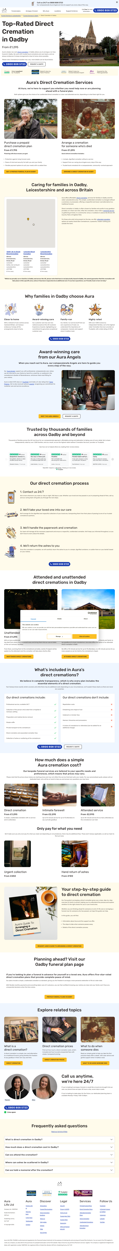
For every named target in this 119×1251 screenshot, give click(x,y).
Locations (57, 11)
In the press (29, 1217)
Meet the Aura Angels (49, 416)
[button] (34, 224)
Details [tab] (59, 618)
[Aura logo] (4, 10)
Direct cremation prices (54, 1060)
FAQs (41, 1229)
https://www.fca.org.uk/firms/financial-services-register (74, 1242)
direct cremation (22, 52)
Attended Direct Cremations (75, 656)
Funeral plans (16, 11)
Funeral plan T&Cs (65, 1216)
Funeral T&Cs (64, 1219)
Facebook (102, 1206)
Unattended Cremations (86, 1222)
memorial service (108, 210)
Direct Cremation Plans (86, 1209)
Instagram (103, 1215)
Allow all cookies (84, 636)
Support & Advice (72, 11)
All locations (43, 1206)
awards (31, 384)
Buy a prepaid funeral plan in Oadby (21, 171)
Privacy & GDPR (64, 1209)
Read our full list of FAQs (59, 1131)
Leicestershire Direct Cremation (46, 253)
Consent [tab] (33, 619)
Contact (28, 1224)
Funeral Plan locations (46, 1209)
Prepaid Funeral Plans (86, 1206)
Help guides (43, 1222)
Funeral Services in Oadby (31, 15)
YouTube (102, 1222)
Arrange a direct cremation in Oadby (79, 171)
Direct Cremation (84, 1218)
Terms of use (63, 1213)
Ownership (63, 1223)
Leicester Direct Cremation (29, 253)
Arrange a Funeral (32, 11)
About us (42, 1218)
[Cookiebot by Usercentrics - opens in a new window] (89, 613)
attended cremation (103, 219)
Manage (58, 636)
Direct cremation (13, 1063)
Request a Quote (71, 416)
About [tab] (86, 618)
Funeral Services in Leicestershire (11, 15)
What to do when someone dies (95, 1063)
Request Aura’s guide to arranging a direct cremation (59, 946)
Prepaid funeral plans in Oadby (59, 997)
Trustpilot (25, 382)
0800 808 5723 (56, 3)
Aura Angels (11, 371)
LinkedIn (102, 1218)
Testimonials (29, 1221)
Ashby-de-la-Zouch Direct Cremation (13, 253)
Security (62, 1206)
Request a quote (36, 64)
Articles (42, 1225)
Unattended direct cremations (18, 656)
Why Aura (46, 11)
